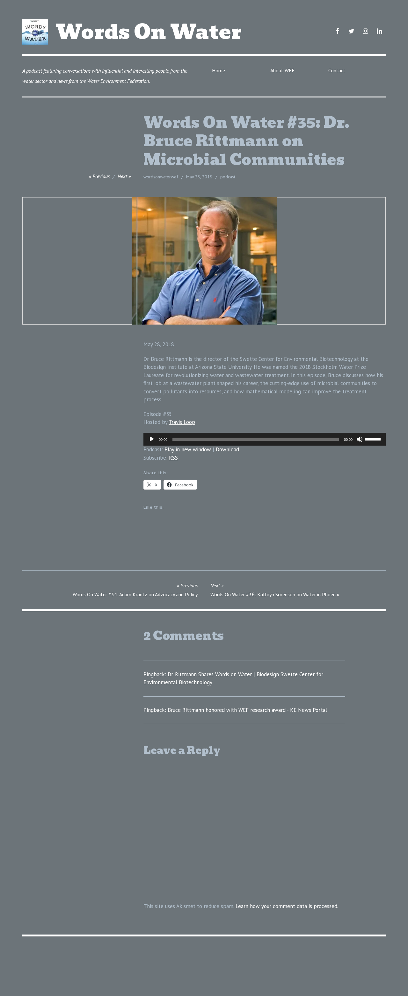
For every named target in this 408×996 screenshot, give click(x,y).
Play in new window (187, 449)
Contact (337, 70)
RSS (173, 457)
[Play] (152, 439)
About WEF (282, 70)
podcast (227, 177)
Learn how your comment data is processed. (287, 906)
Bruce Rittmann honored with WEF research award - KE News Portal (247, 709)
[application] (264, 439)
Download (227, 449)
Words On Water (149, 32)
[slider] (373, 438)
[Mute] (359, 439)
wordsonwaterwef (160, 177)
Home (218, 70)
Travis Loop (182, 422)
